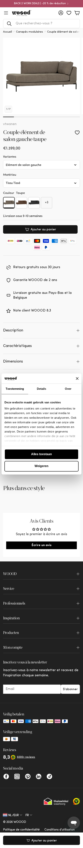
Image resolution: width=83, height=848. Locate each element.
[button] (41, 23)
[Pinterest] (28, 776)
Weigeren (41, 466)
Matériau (9, 174)
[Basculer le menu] (6, 13)
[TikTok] (49, 776)
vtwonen (10, 124)
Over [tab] (68, 388)
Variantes (9, 156)
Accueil (7, 31)
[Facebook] (6, 776)
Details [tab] (41, 388)
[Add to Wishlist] (77, 132)
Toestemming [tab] (15, 388)
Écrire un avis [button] (42, 545)
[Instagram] (17, 776)
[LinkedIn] (39, 776)
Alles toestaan (41, 454)
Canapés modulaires (29, 31)
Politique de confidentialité (21, 829)
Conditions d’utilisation (59, 829)
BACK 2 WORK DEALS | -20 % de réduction (40, 3)
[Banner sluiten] (77, 378)
